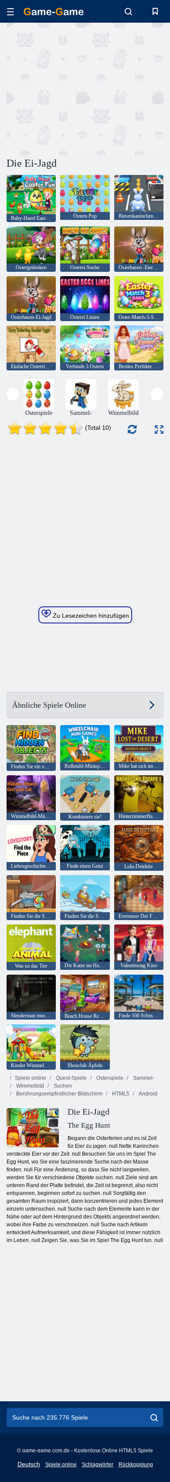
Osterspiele (109, 1078)
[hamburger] (10, 11)
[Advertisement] (80, 88)
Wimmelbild (29, 1086)
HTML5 (120, 1094)
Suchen (62, 1086)
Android (147, 1094)
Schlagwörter (97, 1464)
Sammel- (143, 1078)
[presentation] (13, 394)
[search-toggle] (128, 11)
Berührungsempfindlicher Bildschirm (58, 1094)
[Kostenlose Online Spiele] (53, 11)
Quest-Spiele (70, 1078)
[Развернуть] (159, 429)
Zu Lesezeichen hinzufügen (90, 615)
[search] (154, 1417)
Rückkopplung (136, 1464)
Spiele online (30, 1078)
